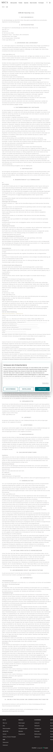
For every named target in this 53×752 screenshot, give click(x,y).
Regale (21, 719)
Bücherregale (22, 723)
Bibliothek (21, 731)
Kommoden (37, 731)
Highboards (37, 736)
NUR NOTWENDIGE (11, 389)
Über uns (5, 723)
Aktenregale (21, 725)
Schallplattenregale (23, 728)
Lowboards (36, 723)
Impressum (5, 745)
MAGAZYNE (5, 731)
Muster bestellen (6, 728)
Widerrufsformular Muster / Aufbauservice (12, 313)
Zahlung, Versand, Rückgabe (9, 736)
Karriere (4, 734)
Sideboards (37, 725)
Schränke (37, 719)
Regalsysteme (22, 734)
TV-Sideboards (37, 728)
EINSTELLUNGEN (26, 389)
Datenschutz (45, 383)
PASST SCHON (42, 389)
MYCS (4, 719)
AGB (4, 739)
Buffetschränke (37, 734)
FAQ (4, 725)
